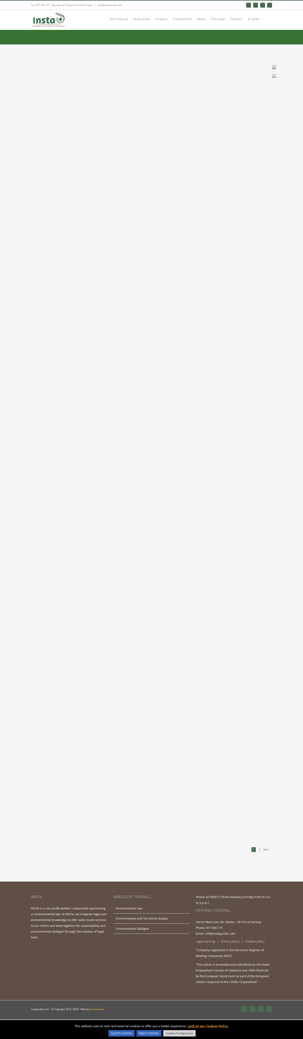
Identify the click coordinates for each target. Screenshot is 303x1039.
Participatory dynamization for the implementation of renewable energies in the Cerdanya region (203, 67)
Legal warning (205, 941)
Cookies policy (255, 941)
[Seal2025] (274, 66)
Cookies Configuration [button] (179, 1033)
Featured (237, 80)
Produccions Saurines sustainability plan (196, 221)
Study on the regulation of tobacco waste (198, 766)
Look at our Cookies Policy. (208, 1026)
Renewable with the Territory (181, 461)
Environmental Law (209, 467)
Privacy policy (230, 941)
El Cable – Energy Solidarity (179, 536)
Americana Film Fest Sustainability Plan (195, 149)
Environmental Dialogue (132, 929)
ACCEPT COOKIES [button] (121, 1033)
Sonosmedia (97, 1009)
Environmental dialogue (212, 80)
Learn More (155, 121)
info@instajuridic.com (109, 5)
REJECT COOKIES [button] (149, 1033)
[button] (265, 18)
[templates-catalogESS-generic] (274, 75)
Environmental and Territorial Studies (168, 80)
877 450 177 (214, 928)
